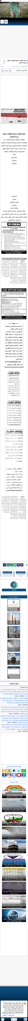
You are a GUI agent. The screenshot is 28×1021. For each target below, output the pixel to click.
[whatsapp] (23, 771)
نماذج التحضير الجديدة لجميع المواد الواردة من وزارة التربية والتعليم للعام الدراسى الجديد (14, 906)
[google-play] (19, 771)
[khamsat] (4, 771)
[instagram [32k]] (9, 775)
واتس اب (11, 564)
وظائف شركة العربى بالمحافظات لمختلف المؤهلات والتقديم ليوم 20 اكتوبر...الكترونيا (14, 920)
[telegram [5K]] (23, 775)
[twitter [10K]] (14, 775)
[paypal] (14, 771)
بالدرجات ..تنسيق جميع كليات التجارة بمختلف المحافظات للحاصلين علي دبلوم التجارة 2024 (14, 879)
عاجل (17, 70)
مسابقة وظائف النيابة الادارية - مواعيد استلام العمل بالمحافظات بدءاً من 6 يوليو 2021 (14, 824)
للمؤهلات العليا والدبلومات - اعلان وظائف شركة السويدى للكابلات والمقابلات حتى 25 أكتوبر (14, 810)
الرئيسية (23, 70)
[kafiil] (9, 771)
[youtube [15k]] (19, 775)
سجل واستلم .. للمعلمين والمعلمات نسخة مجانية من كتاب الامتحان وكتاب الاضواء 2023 (14, 796)
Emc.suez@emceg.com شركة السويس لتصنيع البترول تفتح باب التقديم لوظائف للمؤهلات (14, 865)
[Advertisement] (14, 42)
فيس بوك (21, 564)
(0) (1, 66)
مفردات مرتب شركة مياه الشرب (14, 839)
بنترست (18, 564)
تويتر (15, 564)
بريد (4, 564)
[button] (0, 1)
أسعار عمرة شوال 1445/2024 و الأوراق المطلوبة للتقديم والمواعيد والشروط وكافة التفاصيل (14, 851)
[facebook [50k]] (4, 775)
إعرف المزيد (11, 1015)
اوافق (4, 1015)
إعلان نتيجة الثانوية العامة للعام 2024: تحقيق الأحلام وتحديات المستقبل (14, 893)
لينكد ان (8, 564)
